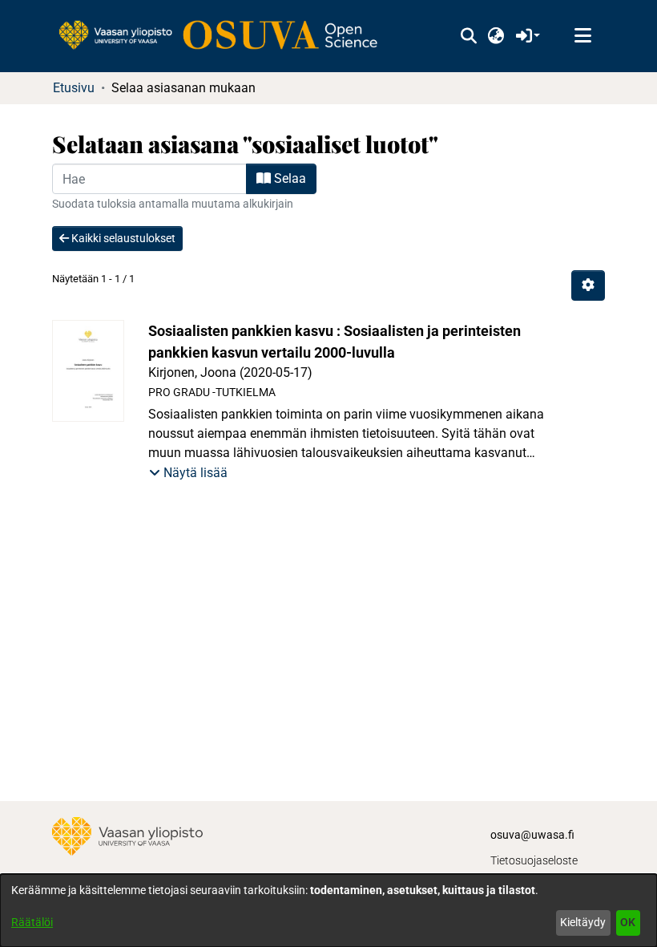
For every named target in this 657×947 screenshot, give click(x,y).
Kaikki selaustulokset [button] (122, 238)
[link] (226, 36)
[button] (468, 36)
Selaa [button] (288, 178)
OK (627, 922)
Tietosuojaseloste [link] (534, 860)
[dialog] (328, 910)
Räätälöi (32, 922)
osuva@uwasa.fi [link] (532, 834)
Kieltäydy (583, 922)
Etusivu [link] (74, 87)
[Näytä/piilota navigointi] (582, 36)
